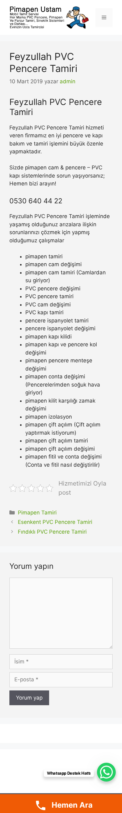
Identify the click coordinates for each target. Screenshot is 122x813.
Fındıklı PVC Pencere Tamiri (52, 532)
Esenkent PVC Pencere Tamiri (55, 522)
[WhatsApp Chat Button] (106, 772)
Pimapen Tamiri (37, 512)
